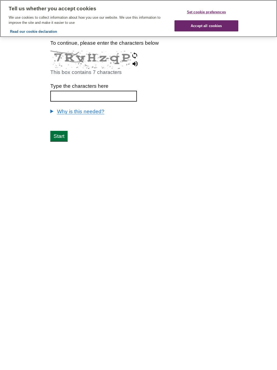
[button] (134, 55)
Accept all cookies (206, 26)
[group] (138, 111)
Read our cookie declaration (33, 32)
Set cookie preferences (206, 12)
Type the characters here (79, 86)
